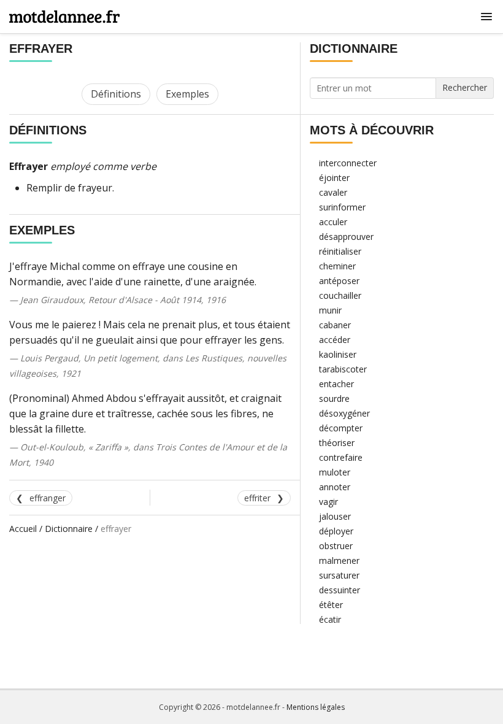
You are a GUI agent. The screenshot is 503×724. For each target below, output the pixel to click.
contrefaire (341, 457)
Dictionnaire (69, 528)
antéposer (339, 281)
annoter (334, 487)
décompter (341, 428)
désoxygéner (344, 413)
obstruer (336, 546)
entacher (336, 384)
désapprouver (346, 236)
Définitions (116, 94)
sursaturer (339, 575)
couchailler (340, 295)
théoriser (337, 443)
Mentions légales (315, 707)
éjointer (334, 177)
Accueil (23, 528)
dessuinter (339, 590)
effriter (257, 498)
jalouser (335, 516)
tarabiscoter (343, 369)
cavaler (333, 192)
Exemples (187, 94)
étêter (331, 604)
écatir (330, 619)
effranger (47, 498)
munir (330, 310)
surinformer (342, 207)
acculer (333, 222)
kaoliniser (337, 354)
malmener (339, 560)
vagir (328, 501)
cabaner (335, 325)
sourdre (334, 398)
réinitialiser (340, 251)
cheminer (337, 266)
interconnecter (348, 163)
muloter (334, 472)
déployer (336, 531)
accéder (334, 339)
